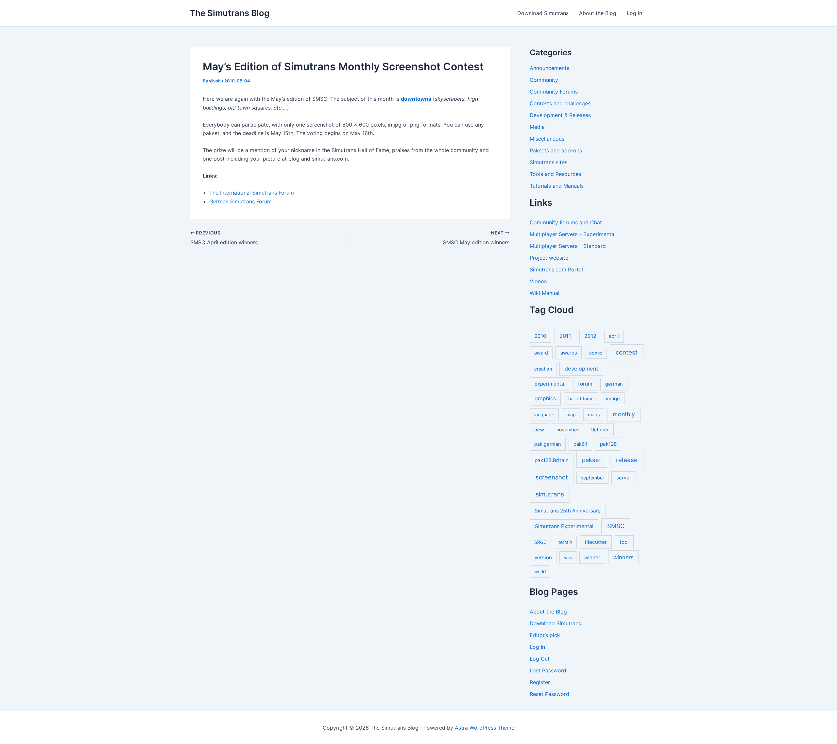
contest (627, 352)
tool (624, 542)
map (571, 414)
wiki (568, 557)
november (567, 429)
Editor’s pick (545, 635)
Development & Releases (560, 115)
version (543, 557)
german (614, 384)
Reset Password (549, 694)
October (599, 430)
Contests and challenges (560, 103)
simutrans (550, 494)
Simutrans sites (548, 162)
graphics (545, 398)
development (581, 368)
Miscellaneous (547, 138)
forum (585, 384)
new (539, 430)
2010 (540, 336)
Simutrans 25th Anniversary (568, 511)
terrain (565, 542)
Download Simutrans (543, 13)
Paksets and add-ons (556, 150)
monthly (624, 414)
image (613, 399)
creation (543, 369)
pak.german (547, 444)
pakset (591, 459)
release (627, 460)
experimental (550, 384)
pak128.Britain (552, 460)
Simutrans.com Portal (556, 269)
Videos (538, 281)
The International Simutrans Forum (251, 192)
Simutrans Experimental (564, 526)
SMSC (615, 525)
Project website (549, 257)
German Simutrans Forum (240, 201)
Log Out (540, 658)
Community (544, 80)
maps (594, 414)
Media (537, 127)
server (623, 478)
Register (540, 682)
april (614, 336)
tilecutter (596, 542)
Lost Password (548, 670)
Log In (634, 13)
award (541, 353)
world (540, 571)
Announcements (549, 68)
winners (623, 557)
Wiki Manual (544, 293)
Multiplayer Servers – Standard (568, 246)
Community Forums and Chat (566, 222)
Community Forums (554, 91)
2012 (590, 336)
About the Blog (597, 13)
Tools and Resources (555, 174)
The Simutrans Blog (229, 13)
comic (595, 352)
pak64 (580, 444)
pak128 (608, 444)
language (544, 414)
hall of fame (580, 398)
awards (568, 353)
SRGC (540, 542)
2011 (565, 336)
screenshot (552, 477)
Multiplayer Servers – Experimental (573, 234)
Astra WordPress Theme (484, 727)
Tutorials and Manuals (557, 185)
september (592, 477)
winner (592, 557)
